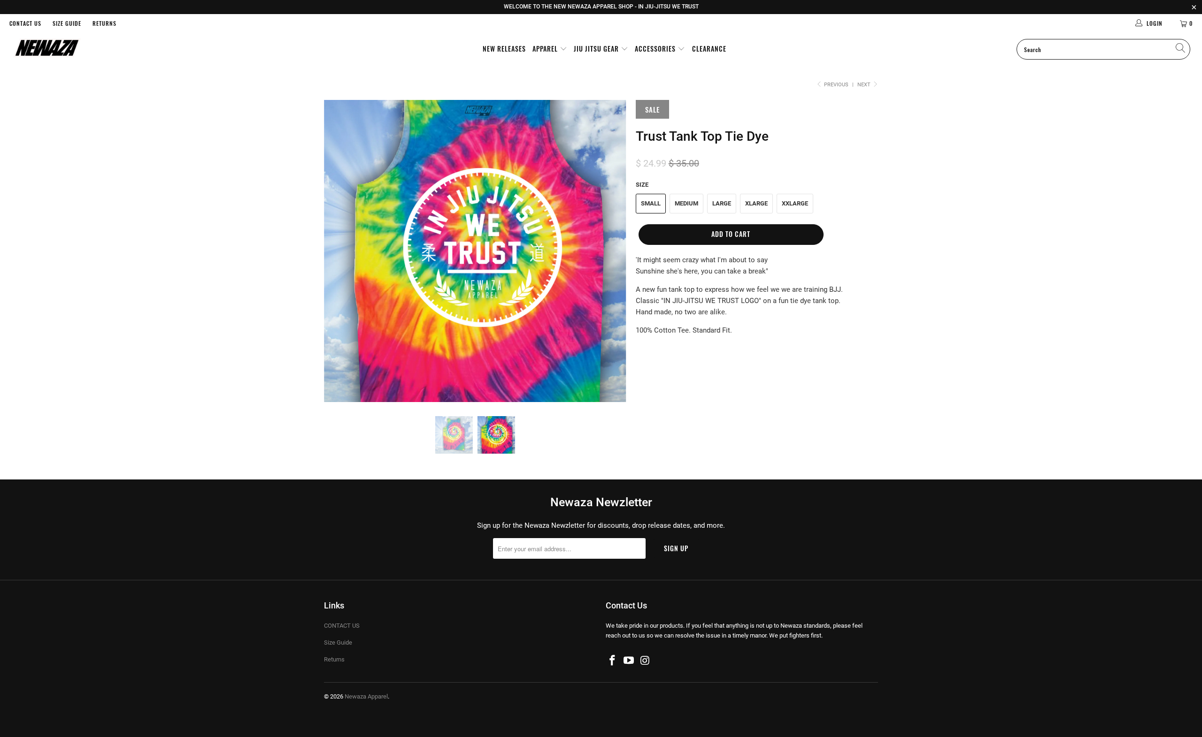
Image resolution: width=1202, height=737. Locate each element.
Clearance (709, 48)
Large (721, 203)
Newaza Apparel (366, 696)
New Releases (504, 48)
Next (864, 85)
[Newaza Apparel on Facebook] (613, 661)
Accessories (656, 48)
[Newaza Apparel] (101, 49)
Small (651, 203)
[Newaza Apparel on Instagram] (645, 661)
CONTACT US (25, 23)
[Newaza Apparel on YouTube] (629, 661)
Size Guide (67, 23)
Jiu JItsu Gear (597, 48)
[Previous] (340, 251)
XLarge (756, 203)
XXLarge (795, 203)
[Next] (610, 251)
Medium (686, 203)
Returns (104, 23)
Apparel (546, 48)
